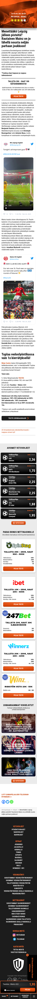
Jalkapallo (18, 847)
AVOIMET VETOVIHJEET (18, 448)
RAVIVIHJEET (18, 835)
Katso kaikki (20, 523)
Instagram (20, 935)
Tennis (18, 852)
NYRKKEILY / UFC (18, 868)
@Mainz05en (14, 259)
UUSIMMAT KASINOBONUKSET (18, 906)
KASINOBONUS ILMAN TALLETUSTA (18, 919)
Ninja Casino (6, 363)
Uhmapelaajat (6, 810)
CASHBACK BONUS (18, 916)
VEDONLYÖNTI (18, 875)
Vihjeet (5, 996)
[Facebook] (3, 802)
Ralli (19, 865)
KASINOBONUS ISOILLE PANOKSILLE (18, 922)
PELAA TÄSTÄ (18, 96)
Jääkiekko (19, 844)
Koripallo (18, 850)
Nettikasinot (14, 996)
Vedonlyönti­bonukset (25, 996)
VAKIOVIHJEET (19, 832)
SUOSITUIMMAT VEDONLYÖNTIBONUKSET (18, 878)
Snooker (18, 863)
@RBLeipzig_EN (15, 145)
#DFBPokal (16, 154)
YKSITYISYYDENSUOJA (18, 952)
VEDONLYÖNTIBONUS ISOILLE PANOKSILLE (18, 891)
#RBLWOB (7, 154)
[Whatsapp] (11, 802)
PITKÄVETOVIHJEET (18, 830)
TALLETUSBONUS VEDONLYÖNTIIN (18, 883)
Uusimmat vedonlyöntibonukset (18, 880)
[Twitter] (7, 802)
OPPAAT (18, 841)
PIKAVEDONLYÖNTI (18, 894)
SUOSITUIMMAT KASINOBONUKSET (18, 903)
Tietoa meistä (18, 950)
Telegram (20, 939)
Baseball (18, 858)
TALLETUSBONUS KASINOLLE (18, 909)
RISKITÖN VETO (18, 886)
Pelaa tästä (18, 569)
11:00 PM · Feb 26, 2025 (23, 214)
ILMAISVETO (18, 888)
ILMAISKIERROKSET (18, 911)
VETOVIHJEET (18, 826)
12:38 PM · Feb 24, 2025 (23, 322)
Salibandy (18, 860)
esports (18, 855)
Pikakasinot (18, 924)
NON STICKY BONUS (18, 914)
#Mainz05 (7, 278)
